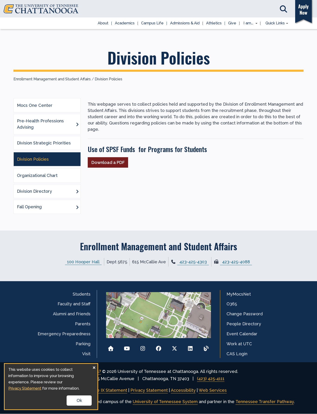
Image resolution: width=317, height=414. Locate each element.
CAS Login (236, 353)
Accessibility (183, 390)
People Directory (243, 323)
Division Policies (108, 79)
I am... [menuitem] (246, 23)
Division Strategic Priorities (44, 142)
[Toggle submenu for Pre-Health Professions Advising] (77, 124)
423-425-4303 (193, 261)
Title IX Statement (108, 390)
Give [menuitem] (232, 23)
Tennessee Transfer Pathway (265, 401)
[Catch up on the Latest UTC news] (206, 347)
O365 (231, 303)
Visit (86, 353)
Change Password (244, 313)
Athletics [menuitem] (214, 23)
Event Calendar (241, 333)
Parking (83, 343)
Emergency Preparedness (64, 333)
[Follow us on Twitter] (174, 347)
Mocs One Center (34, 105)
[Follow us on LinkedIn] (190, 347)
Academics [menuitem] (125, 23)
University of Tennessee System (165, 401)
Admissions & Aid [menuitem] (185, 23)
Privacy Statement (149, 390)
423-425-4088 (236, 261)
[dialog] (51, 386)
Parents (83, 323)
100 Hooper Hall (83, 261)
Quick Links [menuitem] (273, 23)
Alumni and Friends (72, 313)
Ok (79, 400)
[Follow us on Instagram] (142, 347)
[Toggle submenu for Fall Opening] (77, 207)
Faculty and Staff (74, 303)
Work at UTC (239, 343)
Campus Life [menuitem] (152, 23)
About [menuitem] (103, 23)
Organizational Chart (37, 175)
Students (82, 294)
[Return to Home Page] (111, 347)
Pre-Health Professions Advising (40, 124)
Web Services (213, 390)
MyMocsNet (238, 294)
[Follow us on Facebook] (158, 347)
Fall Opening (29, 206)
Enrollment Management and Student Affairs (52, 79)
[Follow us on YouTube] (127, 347)
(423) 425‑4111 (210, 378)
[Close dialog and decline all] (94, 367)
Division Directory (34, 191)
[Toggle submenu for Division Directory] (77, 191)
